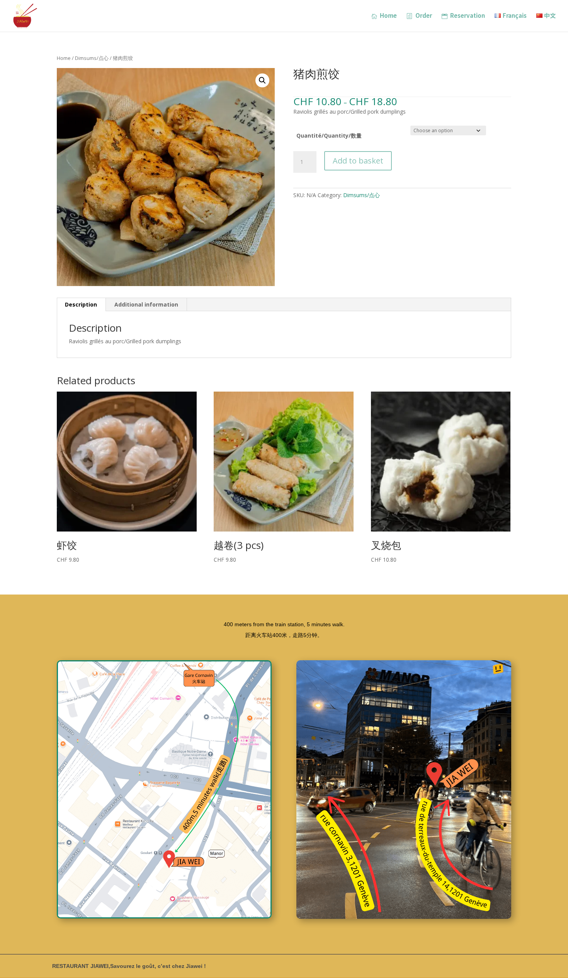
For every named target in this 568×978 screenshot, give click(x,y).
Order (423, 16)
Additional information (146, 304)
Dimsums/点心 (92, 58)
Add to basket (358, 160)
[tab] (81, 304)
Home (388, 16)
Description (81, 304)
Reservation (467, 16)
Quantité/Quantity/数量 (329, 135)
